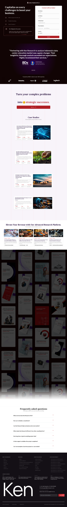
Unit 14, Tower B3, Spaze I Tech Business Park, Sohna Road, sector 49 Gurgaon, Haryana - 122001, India (9, 478)
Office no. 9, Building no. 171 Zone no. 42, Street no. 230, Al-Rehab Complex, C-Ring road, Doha (57, 478)
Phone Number (41, 25)
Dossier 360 (21, 465)
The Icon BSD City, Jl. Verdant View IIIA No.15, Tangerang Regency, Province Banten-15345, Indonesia (41, 478)
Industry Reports (22, 460)
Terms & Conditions (39, 460)
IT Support (37, 468)
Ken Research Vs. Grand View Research (58, 470)
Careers (5, 467)
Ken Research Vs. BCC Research (57, 459)
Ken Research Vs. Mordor (55, 467)
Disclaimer (37, 463)
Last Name (40, 15)
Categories (6, 463)
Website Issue (38, 470)
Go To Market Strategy (23, 467)
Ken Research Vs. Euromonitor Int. (57, 460)
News (5, 465)
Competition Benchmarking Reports (26, 462)
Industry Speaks (38, 459)
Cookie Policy (22, 504)
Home (5, 459)
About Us (5, 460)
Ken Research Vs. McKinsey (56, 465)
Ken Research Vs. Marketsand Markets (58, 463)
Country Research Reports (24, 463)
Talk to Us (32, 107)
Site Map (36, 467)
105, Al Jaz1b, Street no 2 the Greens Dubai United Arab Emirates (25, 478)
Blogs (20, 459)
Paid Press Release (23, 468)
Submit (48, 37)
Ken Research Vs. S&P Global (56, 468)
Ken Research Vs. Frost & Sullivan (57, 471)
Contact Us (6, 468)
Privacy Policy (37, 462)
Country (39, 31)
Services (5, 462)
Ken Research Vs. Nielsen (55, 462)
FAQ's (36, 465)
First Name (40, 10)
